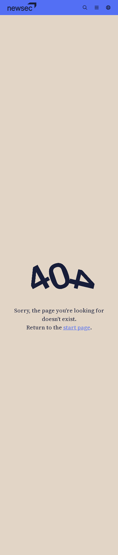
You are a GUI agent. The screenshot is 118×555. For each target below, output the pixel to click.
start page (76, 327)
